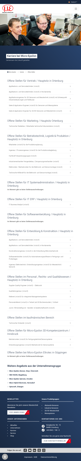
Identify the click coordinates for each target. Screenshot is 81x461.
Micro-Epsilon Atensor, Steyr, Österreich (23, 371)
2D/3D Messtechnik (52, 411)
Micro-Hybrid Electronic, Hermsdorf (22, 383)
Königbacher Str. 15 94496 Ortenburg (53, 426)
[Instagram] (43, 450)
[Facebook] (25, 450)
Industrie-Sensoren (51, 408)
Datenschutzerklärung (49, 457)
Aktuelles (13, 425)
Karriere (13, 430)
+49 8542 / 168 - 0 (53, 430)
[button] (5, 457)
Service (13, 433)
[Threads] (39, 450)
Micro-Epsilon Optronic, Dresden (21, 379)
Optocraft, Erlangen (16, 387)
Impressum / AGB (30, 457)
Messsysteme (50, 413)
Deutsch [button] (73, 2)
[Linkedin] (34, 450)
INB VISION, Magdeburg (18, 375)
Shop (12, 436)
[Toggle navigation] (76, 9)
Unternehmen (15, 428)
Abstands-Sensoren (52, 405)
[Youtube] (29, 450)
